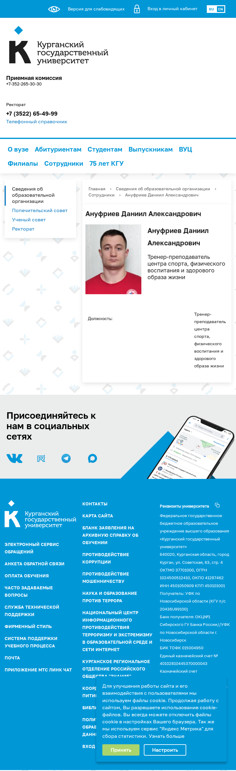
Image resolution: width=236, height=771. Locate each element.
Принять (121, 750)
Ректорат (23, 229)
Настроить (165, 750)
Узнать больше (166, 736)
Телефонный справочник (36, 121)
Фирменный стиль (28, 626)
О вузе (18, 149)
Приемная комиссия (34, 77)
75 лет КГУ (106, 163)
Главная (96, 188)
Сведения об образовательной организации (33, 195)
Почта (12, 657)
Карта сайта (97, 515)
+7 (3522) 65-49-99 (31, 113)
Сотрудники (63, 163)
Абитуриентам (58, 149)
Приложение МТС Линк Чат (38, 669)
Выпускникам (150, 149)
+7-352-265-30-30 (24, 83)
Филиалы (23, 163)
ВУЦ (185, 149)
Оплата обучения (27, 575)
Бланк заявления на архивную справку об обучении (110, 535)
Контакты (95, 503)
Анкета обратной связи (35, 563)
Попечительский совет (40, 210)
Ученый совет (29, 219)
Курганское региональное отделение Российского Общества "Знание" (116, 669)
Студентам (105, 149)
